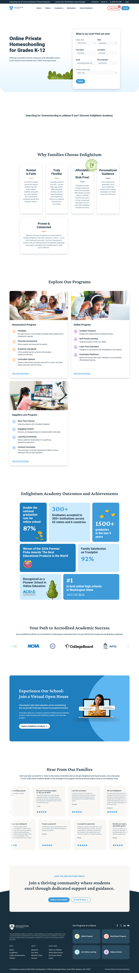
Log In (51, 958)
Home (11, 950)
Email (78, 60)
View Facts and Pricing (20, 373)
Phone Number (102, 60)
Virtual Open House (56, 953)
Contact (12, 958)
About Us (34, 950)
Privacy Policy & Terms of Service (117, 969)
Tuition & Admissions (17, 955)
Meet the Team (36, 955)
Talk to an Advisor (55, 950)
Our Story (34, 953)
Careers (34, 958)
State (99, 40)
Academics (13, 953)
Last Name (101, 50)
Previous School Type (83, 69)
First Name (80, 50)
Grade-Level (80, 40)
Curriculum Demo (55, 955)
